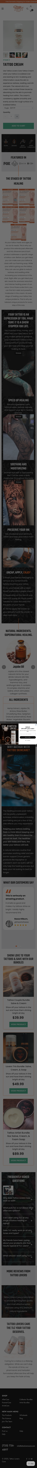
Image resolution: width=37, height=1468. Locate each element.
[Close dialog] (36, 724)
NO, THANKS (27, 740)
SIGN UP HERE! (28, 737)
